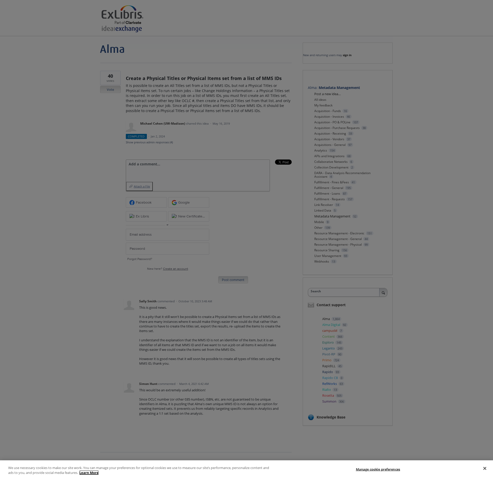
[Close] (484, 468)
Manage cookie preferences (378, 469)
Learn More (89, 472)
